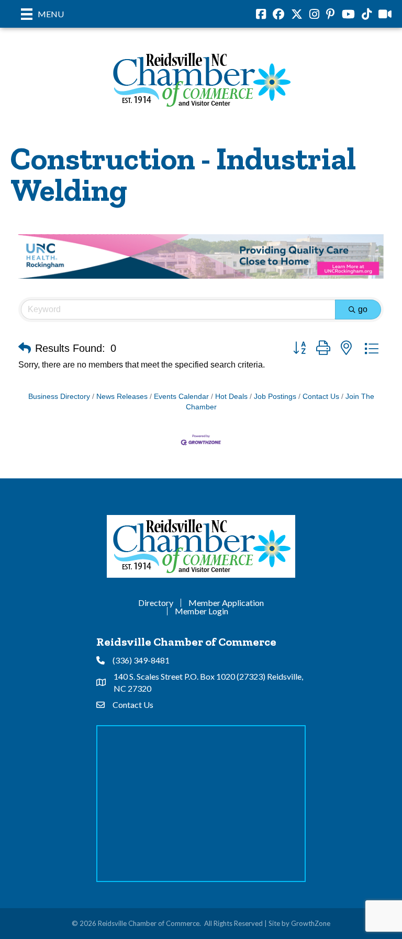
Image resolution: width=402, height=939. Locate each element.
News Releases (122, 396)
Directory (155, 603)
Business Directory (59, 396)
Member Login (201, 611)
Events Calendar (181, 396)
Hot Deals (231, 396)
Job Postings (275, 396)
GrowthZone (310, 923)
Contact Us (321, 396)
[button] (24, 348)
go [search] (362, 309)
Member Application (226, 603)
